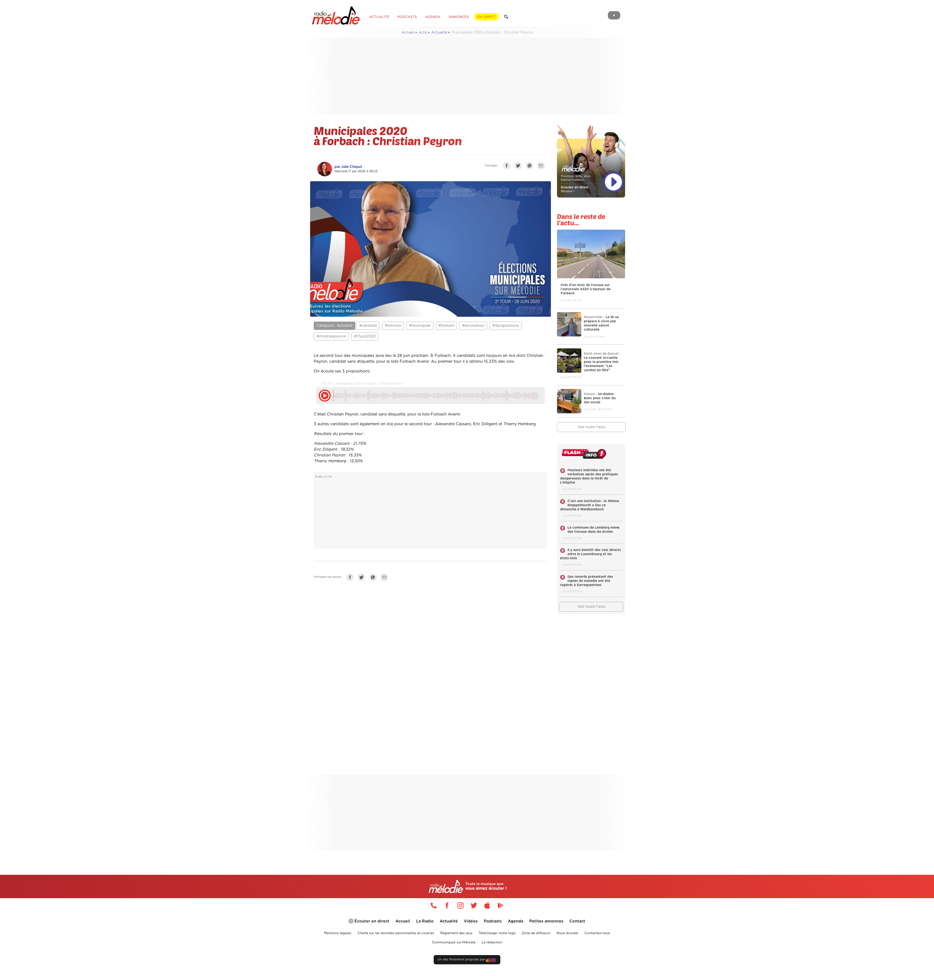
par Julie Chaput (348, 167)
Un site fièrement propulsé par (462, 959)
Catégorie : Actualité (334, 325)
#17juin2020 (365, 336)
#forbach (446, 325)
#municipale (420, 325)
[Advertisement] (467, 76)
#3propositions (505, 325)
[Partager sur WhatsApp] (531, 167)
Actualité (439, 32)
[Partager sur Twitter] (519, 167)
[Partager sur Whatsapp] (374, 578)
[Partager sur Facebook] (508, 167)
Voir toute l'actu (591, 427)
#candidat (368, 325)
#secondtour (473, 325)
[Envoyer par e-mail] (542, 167)
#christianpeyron (331, 336)
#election (393, 325)
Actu (423, 32)
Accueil (407, 32)
